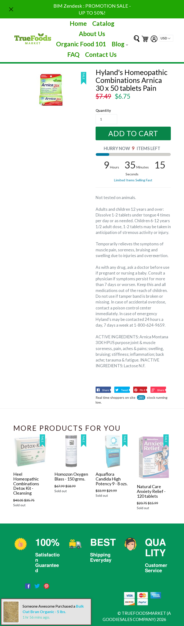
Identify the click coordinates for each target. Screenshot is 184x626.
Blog (121, 44)
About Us (92, 34)
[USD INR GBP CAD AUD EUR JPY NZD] (166, 38)
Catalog (103, 23)
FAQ (73, 54)
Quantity (103, 110)
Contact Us (101, 54)
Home (78, 23)
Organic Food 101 (81, 44)
